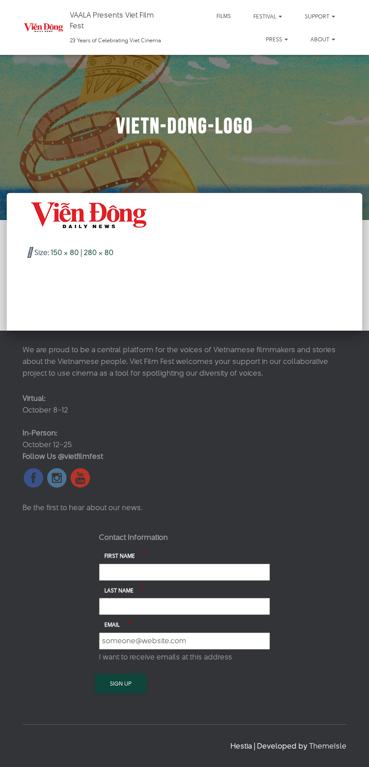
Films (223, 16)
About (320, 39)
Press (275, 39)
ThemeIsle (327, 745)
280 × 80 (98, 252)
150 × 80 (65, 252)
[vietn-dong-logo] (90, 215)
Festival (265, 16)
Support (318, 16)
